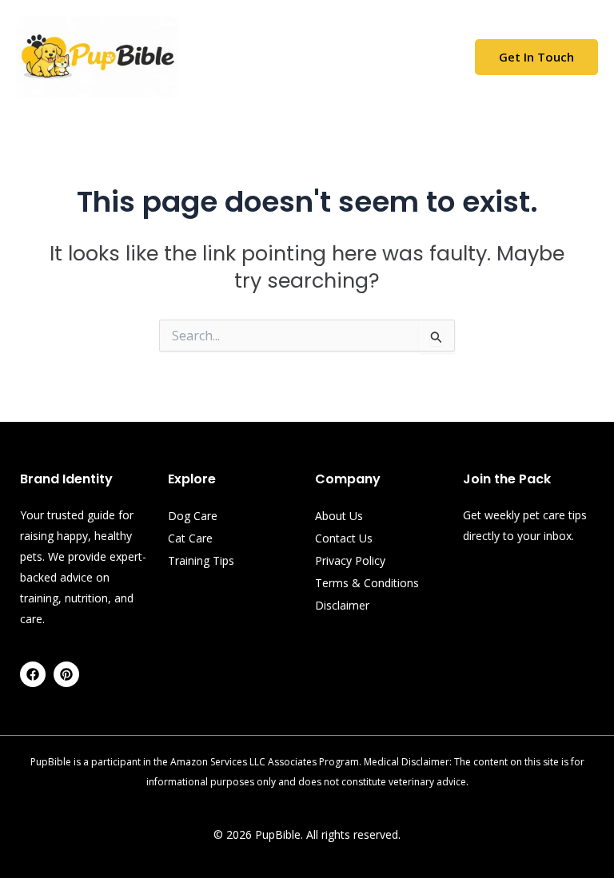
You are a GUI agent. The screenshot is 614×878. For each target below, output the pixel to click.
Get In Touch (536, 57)
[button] (310, 56)
